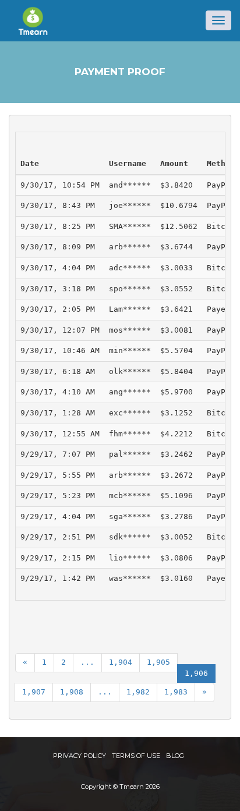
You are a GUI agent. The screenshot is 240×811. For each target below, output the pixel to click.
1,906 (196, 673)
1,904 (120, 662)
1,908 (71, 691)
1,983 (176, 691)
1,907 (33, 691)
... (87, 662)
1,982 (138, 691)
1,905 (158, 662)
